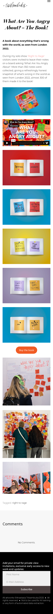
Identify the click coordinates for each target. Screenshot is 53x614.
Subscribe (26, 590)
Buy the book (26, 350)
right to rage (19, 503)
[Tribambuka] (15, 5)
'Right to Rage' (36, 56)
